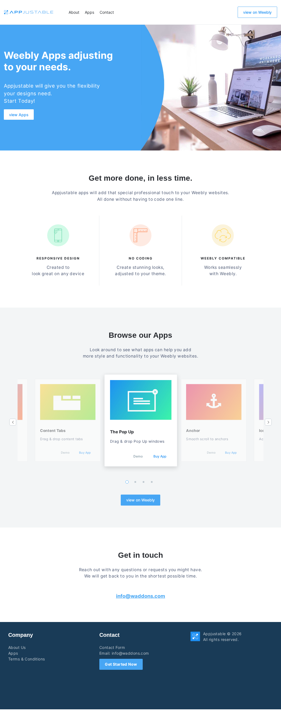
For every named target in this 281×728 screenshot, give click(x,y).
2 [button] (135, 482)
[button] (12, 422)
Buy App (85, 452)
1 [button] (127, 482)
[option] (140, 420)
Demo (65, 452)
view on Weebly (257, 12)
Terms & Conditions (26, 659)
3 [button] (144, 482)
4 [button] (152, 482)
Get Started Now (121, 664)
